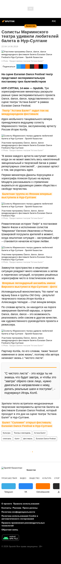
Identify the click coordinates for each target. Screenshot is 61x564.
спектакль (7, 439)
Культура (6, 433)
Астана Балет (40, 433)
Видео (23, 478)
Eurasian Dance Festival (46, 439)
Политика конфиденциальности (18, 512)
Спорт (57, 478)
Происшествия (9, 478)
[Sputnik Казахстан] (8, 22)
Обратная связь (9, 529)
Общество (34, 478)
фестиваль (27, 439)
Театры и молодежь (22, 433)
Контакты (6, 508)
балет (17, 439)
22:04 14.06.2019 (9, 46)
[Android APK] (10, 538)
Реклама (17, 508)
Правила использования (26, 503)
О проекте (6, 503)
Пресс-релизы (30, 508)
